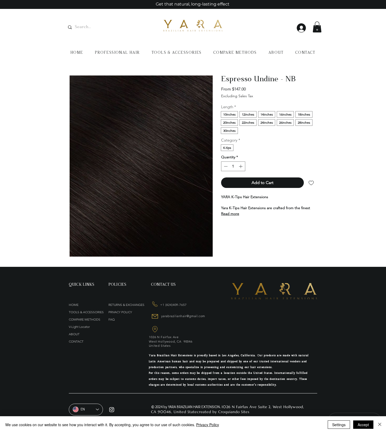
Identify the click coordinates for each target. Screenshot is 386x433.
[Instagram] (111, 409)
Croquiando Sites (233, 411)
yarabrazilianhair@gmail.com (183, 316)
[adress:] (154, 304)
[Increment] (241, 166)
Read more (230, 213)
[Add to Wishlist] (311, 182)
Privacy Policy (207, 424)
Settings (339, 424)
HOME (74, 305)
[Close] (380, 424)
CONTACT (76, 341)
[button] (317, 27)
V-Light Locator (79, 327)
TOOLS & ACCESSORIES (86, 312)
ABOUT (74, 334)
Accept (363, 424)
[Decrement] (225, 166)
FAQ (111, 319)
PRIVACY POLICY (120, 312)
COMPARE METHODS (84, 319)
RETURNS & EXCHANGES (126, 305)
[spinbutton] (233, 166)
